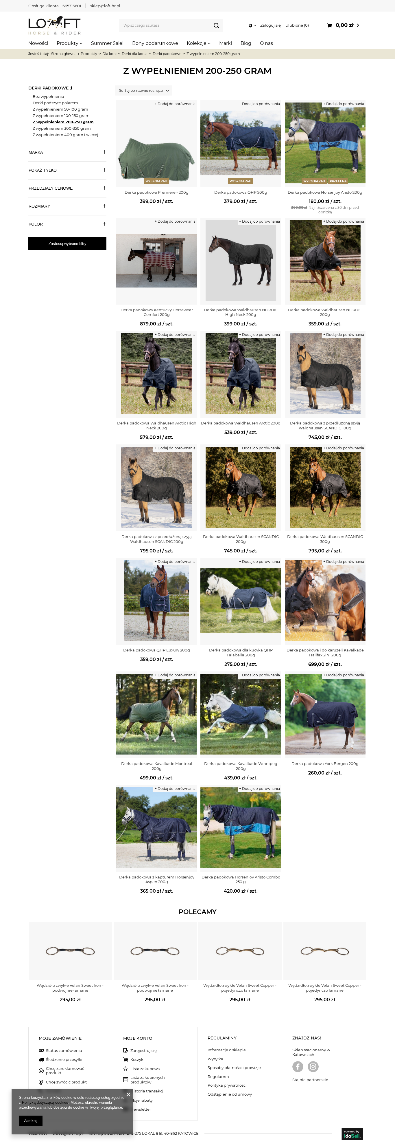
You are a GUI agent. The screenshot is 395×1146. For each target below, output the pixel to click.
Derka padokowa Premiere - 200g (157, 192)
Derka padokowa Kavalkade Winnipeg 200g (240, 766)
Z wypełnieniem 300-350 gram (62, 128)
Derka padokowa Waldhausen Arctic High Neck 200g (156, 425)
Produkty (67, 43)
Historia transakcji (147, 1091)
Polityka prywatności (227, 1085)
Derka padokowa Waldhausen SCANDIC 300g (325, 539)
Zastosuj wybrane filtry (67, 243)
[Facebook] (297, 1067)
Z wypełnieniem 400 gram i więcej (65, 134)
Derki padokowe (167, 54)
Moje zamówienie (60, 1038)
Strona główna (64, 54)
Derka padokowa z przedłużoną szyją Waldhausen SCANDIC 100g (325, 425)
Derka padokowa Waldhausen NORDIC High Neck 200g (241, 312)
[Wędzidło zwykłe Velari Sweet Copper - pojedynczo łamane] (240, 951)
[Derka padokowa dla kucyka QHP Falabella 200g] (240, 601)
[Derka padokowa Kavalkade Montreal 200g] (156, 714)
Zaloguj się (270, 25)
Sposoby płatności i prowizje (234, 1068)
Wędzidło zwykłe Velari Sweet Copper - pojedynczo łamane (239, 988)
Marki (225, 43)
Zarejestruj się (143, 1050)
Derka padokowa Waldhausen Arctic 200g (240, 423)
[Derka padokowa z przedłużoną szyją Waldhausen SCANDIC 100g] (325, 374)
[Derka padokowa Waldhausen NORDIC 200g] (325, 261)
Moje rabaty (141, 1100)
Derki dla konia (134, 54)
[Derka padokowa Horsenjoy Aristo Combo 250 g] (240, 828)
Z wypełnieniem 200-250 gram (63, 122)
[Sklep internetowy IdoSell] (352, 1134)
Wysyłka (215, 1059)
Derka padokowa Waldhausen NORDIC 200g (325, 312)
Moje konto (138, 1038)
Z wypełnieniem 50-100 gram (60, 109)
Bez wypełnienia (48, 96)
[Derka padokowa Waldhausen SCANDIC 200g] (240, 487)
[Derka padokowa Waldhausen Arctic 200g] (240, 374)
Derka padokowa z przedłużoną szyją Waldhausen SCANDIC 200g (156, 539)
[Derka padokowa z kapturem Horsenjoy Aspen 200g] (156, 828)
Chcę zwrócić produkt (66, 1082)
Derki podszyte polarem (55, 102)
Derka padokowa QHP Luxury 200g (156, 650)
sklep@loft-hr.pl (105, 5)
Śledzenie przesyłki (64, 1059)
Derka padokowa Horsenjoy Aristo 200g (325, 192)
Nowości (38, 43)
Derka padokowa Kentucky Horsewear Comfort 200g (157, 312)
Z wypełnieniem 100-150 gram (61, 115)
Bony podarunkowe (155, 43)
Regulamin (218, 1076)
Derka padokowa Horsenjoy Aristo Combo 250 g (241, 879)
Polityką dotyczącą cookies (45, 1102)
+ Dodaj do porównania (175, 104)
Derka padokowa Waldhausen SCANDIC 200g (241, 539)
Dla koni (109, 54)
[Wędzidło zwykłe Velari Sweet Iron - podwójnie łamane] (70, 951)
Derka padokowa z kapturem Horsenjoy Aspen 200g (156, 879)
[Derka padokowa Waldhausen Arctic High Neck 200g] (156, 374)
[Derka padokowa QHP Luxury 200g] (156, 601)
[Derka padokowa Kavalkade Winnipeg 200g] (240, 714)
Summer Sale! (107, 43)
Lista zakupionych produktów (147, 1079)
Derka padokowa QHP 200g (240, 192)
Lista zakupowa (145, 1069)
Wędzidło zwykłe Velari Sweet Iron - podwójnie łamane (70, 988)
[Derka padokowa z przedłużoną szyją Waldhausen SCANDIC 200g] (156, 487)
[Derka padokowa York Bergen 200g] (325, 714)
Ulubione (296, 25)
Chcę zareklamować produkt (65, 1070)
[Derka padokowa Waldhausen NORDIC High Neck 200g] (240, 261)
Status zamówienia (64, 1050)
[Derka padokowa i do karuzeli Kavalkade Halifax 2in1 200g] (325, 601)
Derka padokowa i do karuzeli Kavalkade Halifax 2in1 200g (325, 652)
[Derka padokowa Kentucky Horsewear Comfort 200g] (156, 261)
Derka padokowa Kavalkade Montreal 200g (156, 766)
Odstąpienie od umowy (230, 1094)
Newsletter (140, 1109)
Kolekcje (196, 43)
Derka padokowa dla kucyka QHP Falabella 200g (241, 652)
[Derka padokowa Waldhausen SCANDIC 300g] (325, 487)
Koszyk (136, 1059)
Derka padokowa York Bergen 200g (325, 763)
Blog (246, 43)
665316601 (71, 5)
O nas (266, 43)
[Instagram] (313, 1067)
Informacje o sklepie (227, 1050)
